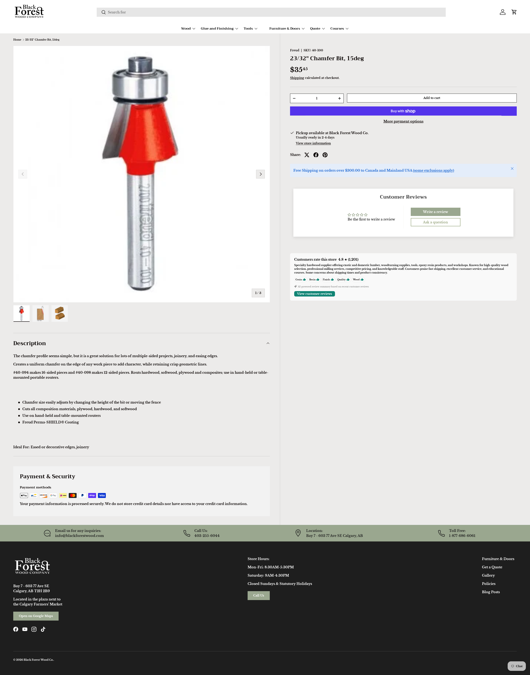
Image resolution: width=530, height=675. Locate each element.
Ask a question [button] (435, 222)
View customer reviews (314, 294)
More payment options (403, 121)
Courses (337, 28)
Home (17, 40)
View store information (313, 143)
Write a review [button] (435, 212)
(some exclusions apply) (433, 171)
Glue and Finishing (217, 28)
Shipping (297, 78)
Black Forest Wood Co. (38, 659)
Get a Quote (492, 567)
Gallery (488, 575)
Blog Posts (491, 592)
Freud (294, 50)
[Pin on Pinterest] (325, 154)
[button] (514, 12)
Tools (248, 28)
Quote (315, 28)
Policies (488, 584)
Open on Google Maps (36, 616)
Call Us (258, 595)
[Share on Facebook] (315, 154)
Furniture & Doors (284, 28)
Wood (186, 28)
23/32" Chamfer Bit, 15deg (42, 40)
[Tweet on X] (306, 154)
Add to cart (431, 98)
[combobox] (271, 12)
